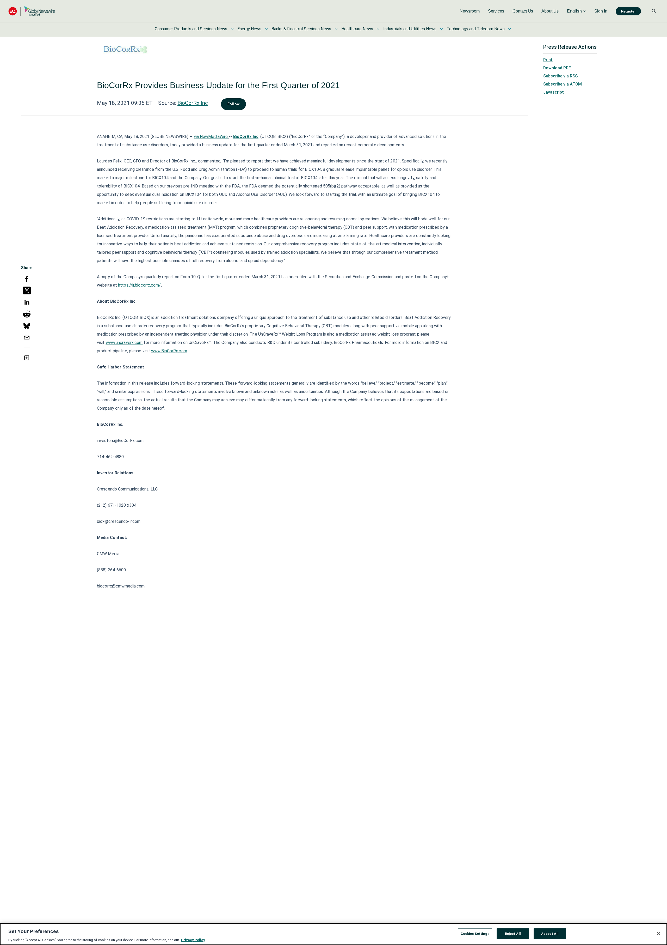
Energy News (249, 28)
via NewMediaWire (211, 136)
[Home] (31, 11)
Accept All (550, 933)
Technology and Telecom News (476, 28)
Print (548, 59)
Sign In (600, 11)
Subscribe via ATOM (562, 84)
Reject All (513, 933)
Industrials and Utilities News (409, 28)
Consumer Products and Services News (191, 28)
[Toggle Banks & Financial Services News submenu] (336, 29)
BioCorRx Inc (192, 103)
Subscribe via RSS (560, 76)
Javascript (553, 92)
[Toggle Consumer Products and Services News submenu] (232, 29)
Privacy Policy (193, 940)
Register (628, 11)
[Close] (658, 933)
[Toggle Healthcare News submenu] (378, 29)
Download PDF (557, 67)
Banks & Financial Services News (301, 28)
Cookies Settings (475, 933)
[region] (333, 934)
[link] (470, 11)
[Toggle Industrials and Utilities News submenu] (441, 29)
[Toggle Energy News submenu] (266, 29)
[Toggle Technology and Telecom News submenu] (509, 29)
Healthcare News (357, 28)
